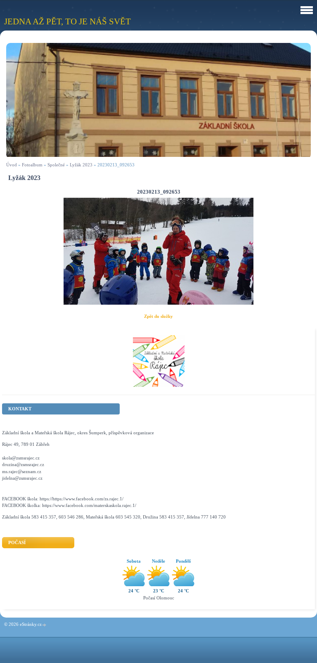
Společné (56, 164)
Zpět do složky (158, 316)
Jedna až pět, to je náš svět (67, 21)
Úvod (11, 164)
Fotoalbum (32, 164)
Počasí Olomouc (158, 597)
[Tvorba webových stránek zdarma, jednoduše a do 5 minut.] (44, 625)
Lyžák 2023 (81, 164)
